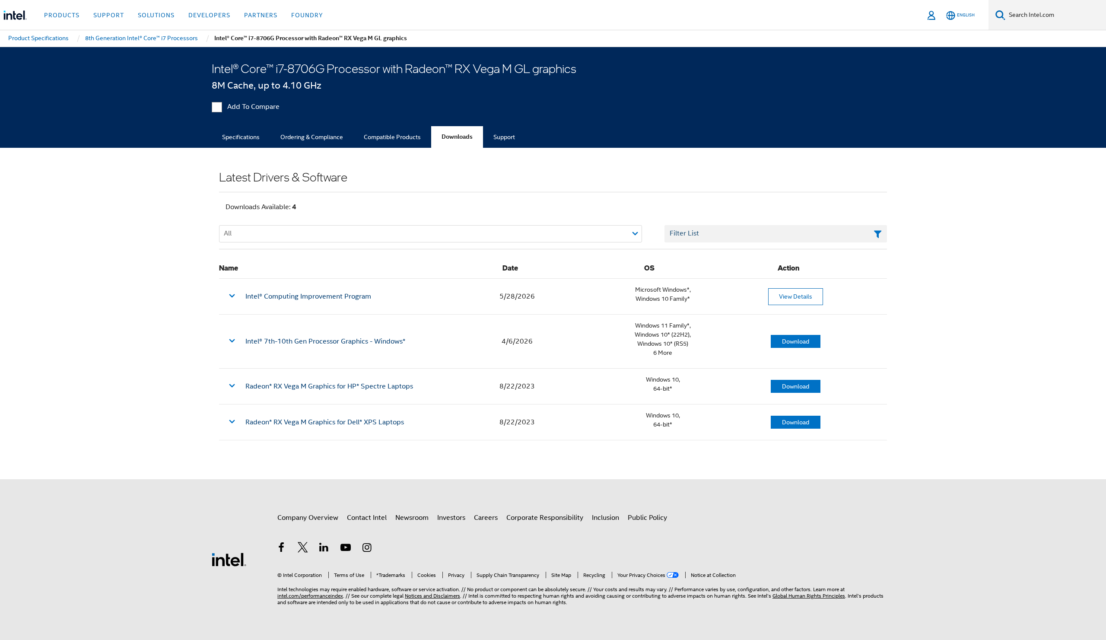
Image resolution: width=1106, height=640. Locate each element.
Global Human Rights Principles (808, 595)
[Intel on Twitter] (303, 549)
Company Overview (307, 517)
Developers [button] (209, 15)
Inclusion (605, 517)
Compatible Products (392, 137)
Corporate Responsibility (544, 517)
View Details (795, 296)
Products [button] (61, 15)
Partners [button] (260, 15)
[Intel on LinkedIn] (324, 549)
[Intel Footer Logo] (229, 559)
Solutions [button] (156, 15)
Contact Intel (367, 517)
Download (795, 341)
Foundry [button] (307, 15)
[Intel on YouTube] (345, 549)
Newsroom (412, 517)
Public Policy (647, 517)
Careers (486, 517)
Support (504, 137)
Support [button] (108, 15)
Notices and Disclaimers (432, 595)
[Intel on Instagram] (366, 549)
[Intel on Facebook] (281, 549)
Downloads (457, 137)
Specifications (241, 137)
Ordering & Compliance (311, 137)
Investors (451, 517)
